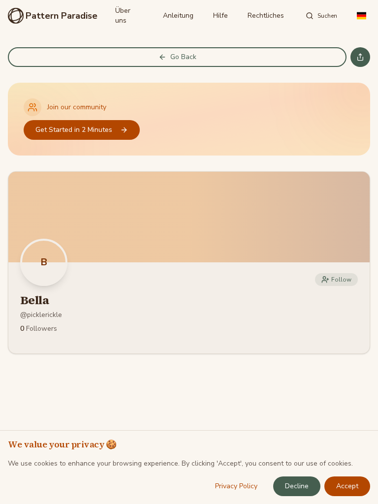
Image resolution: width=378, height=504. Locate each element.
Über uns (122, 15)
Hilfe (220, 15)
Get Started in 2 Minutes (73, 129)
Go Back (183, 57)
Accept (347, 486)
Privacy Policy (236, 486)
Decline (297, 486)
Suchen (327, 16)
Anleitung (178, 15)
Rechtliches (266, 15)
